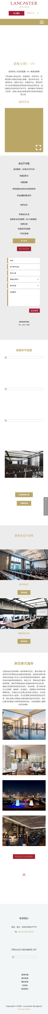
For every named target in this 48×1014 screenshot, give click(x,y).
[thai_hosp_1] (24, 739)
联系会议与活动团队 (24, 856)
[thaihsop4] (24, 845)
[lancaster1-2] (24, 421)
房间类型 (24, 978)
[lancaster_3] (24, 358)
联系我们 (24, 989)
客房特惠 (24, 975)
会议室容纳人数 (24, 495)
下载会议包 (24, 503)
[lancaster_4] (24, 389)
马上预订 (16, 13)
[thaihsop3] (24, 810)
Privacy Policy (24, 1009)
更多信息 (24, 592)
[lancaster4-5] (24, 477)
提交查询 (34, 311)
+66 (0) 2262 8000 (26, 932)
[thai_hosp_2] (24, 775)
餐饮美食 (24, 982)
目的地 (25, 985)
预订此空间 (24, 249)
